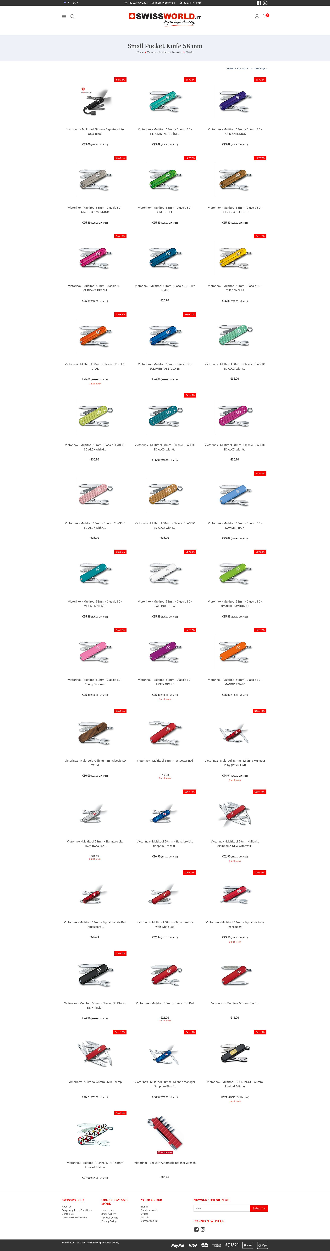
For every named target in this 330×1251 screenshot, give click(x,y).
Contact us (68, 1213)
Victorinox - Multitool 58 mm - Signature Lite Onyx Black (95, 132)
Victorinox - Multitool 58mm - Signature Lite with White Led (165, 924)
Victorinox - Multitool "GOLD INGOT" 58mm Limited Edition (235, 1084)
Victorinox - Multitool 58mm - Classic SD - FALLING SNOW (165, 604)
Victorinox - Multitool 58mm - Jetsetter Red (165, 760)
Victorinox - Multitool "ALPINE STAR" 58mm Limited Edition (95, 1165)
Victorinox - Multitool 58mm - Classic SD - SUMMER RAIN (235, 525)
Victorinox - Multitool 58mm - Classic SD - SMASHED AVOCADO (235, 604)
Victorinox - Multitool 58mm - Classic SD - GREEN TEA (165, 210)
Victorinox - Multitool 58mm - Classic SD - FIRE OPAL (95, 366)
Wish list (145, 1217)
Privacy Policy (108, 1221)
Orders (144, 1213)
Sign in (144, 1206)
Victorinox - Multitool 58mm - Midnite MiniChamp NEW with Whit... (235, 844)
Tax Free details (109, 1217)
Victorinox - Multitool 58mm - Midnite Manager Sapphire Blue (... (165, 1084)
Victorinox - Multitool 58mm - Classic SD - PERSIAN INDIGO (235, 132)
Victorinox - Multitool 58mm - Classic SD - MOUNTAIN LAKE (95, 604)
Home (140, 52)
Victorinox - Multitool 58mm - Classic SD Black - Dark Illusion (95, 1005)
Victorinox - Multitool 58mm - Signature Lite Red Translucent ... (95, 924)
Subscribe (259, 1208)
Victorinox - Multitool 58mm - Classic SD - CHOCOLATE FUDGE (235, 210)
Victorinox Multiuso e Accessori (164, 52)
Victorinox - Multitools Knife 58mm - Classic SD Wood (95, 763)
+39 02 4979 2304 (137, 2)
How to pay (107, 1210)
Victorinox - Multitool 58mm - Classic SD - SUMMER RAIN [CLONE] (165, 366)
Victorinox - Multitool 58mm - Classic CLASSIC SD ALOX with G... (235, 366)
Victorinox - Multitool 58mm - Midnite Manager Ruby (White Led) (235, 763)
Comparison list (149, 1221)
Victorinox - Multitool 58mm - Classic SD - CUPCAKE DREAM (95, 288)
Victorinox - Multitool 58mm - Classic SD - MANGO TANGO (235, 682)
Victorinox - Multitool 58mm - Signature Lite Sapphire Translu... (165, 844)
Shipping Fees (108, 1214)
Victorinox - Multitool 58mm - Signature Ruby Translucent (235, 924)
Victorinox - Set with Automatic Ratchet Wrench (165, 1162)
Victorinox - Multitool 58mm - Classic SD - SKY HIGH (165, 288)
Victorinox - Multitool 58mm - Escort (234, 1003)
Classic (189, 52)
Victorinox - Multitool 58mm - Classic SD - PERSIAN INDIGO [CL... (165, 132)
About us (67, 1206)
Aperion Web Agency (109, 1242)
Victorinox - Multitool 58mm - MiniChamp (95, 1082)
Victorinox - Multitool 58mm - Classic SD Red (165, 1003)
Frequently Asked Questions (77, 1210)
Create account (149, 1210)
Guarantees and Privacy (74, 1217)
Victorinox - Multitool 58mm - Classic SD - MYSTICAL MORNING (95, 210)
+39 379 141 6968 (192, 2)
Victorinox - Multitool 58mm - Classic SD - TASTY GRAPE (165, 682)
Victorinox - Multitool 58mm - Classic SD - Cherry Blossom (95, 682)
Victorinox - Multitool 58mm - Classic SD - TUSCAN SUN (235, 288)
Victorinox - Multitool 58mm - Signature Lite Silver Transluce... (95, 844)
